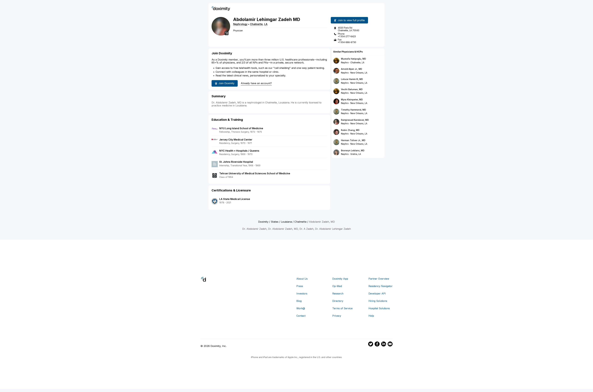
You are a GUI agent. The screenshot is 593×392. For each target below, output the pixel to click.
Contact (300, 315)
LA (265, 24)
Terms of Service (342, 308)
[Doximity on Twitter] (370, 344)
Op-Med (337, 286)
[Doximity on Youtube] (390, 344)
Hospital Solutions (379, 308)
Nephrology (240, 24)
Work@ (300, 308)
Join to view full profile (351, 20)
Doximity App (340, 278)
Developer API (377, 293)
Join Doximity (226, 83)
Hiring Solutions (377, 300)
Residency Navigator (380, 286)
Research (337, 293)
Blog (299, 300)
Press (299, 286)
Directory (337, 300)
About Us (302, 278)
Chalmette (256, 24)
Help (371, 315)
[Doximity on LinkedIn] (383, 344)
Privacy (336, 315)
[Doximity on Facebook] (377, 344)
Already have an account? (256, 83)
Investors (301, 293)
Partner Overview (378, 278)
